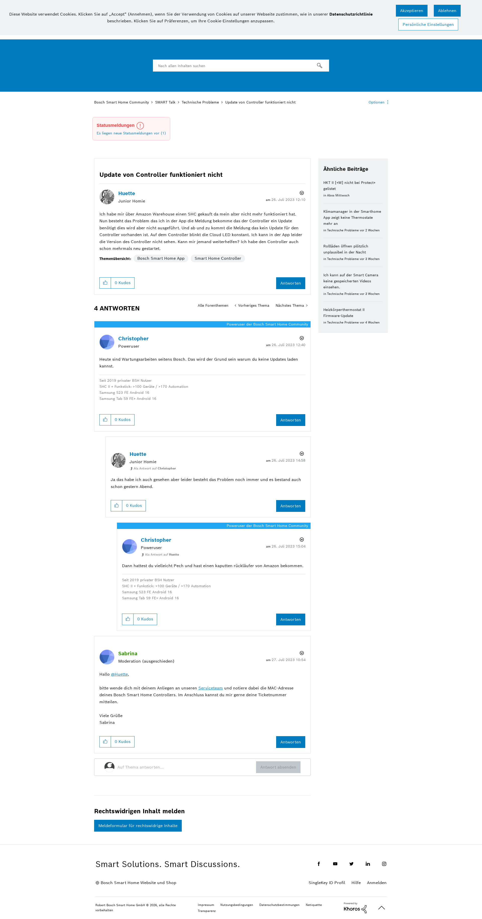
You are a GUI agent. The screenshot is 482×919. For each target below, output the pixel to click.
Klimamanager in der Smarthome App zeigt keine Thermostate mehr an (352, 217)
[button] (412, 11)
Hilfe (356, 882)
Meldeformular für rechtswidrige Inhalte (137, 825)
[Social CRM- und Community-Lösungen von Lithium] (355, 907)
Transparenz (207, 911)
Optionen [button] (377, 102)
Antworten (290, 283)
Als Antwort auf (155, 468)
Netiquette (314, 905)
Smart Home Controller (218, 258)
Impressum (206, 905)
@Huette (119, 674)
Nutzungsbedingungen (236, 905)
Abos (330, 195)
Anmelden (377, 882)
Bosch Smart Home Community (121, 102)
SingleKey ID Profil (327, 882)
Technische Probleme (200, 102)
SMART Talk (165, 102)
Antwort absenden (278, 767)
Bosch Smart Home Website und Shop (138, 882)
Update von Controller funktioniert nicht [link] (260, 102)
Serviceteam (210, 688)
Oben (382, 908)
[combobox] (241, 66)
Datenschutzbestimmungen (279, 905)
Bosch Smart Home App (161, 258)
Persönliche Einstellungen (428, 24)
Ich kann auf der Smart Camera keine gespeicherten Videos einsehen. (350, 281)
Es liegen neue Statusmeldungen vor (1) (131, 133)
